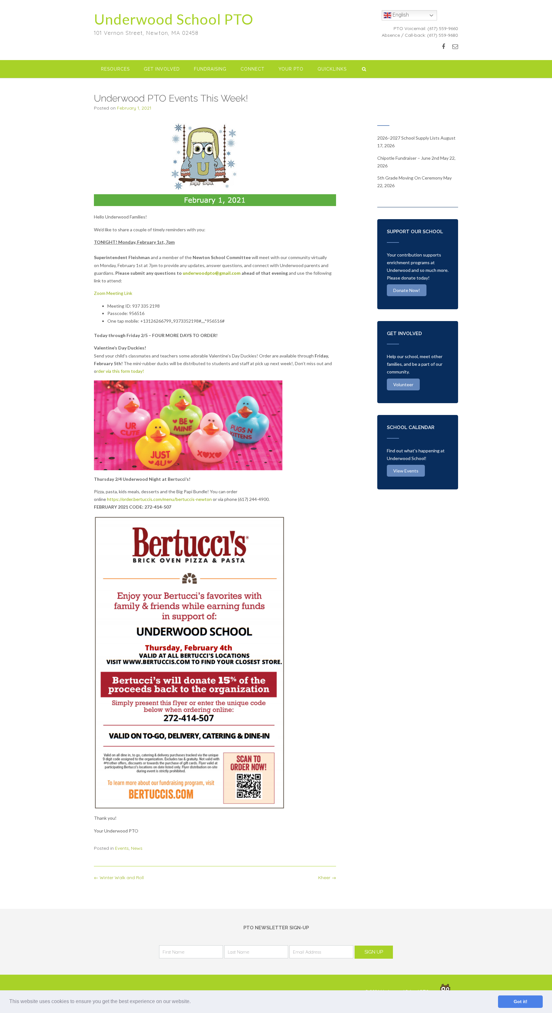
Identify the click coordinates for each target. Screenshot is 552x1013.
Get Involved (162, 69)
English (400, 15)
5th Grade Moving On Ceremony (409, 177)
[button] (193, 1002)
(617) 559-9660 (442, 28)
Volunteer (403, 384)
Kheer (327, 877)
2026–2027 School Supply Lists (408, 138)
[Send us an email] (455, 46)
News (136, 848)
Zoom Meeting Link (113, 293)
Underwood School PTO (173, 19)
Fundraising (210, 69)
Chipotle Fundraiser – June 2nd (408, 158)
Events (122, 848)
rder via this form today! (120, 371)
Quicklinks (332, 69)
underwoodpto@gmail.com (212, 273)
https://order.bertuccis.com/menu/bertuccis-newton (159, 499)
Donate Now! (406, 290)
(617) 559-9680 (442, 35)
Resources (115, 69)
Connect (252, 69)
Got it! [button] (520, 1001)
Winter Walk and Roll (119, 877)
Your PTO (291, 69)
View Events (405, 470)
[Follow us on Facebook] (443, 46)
